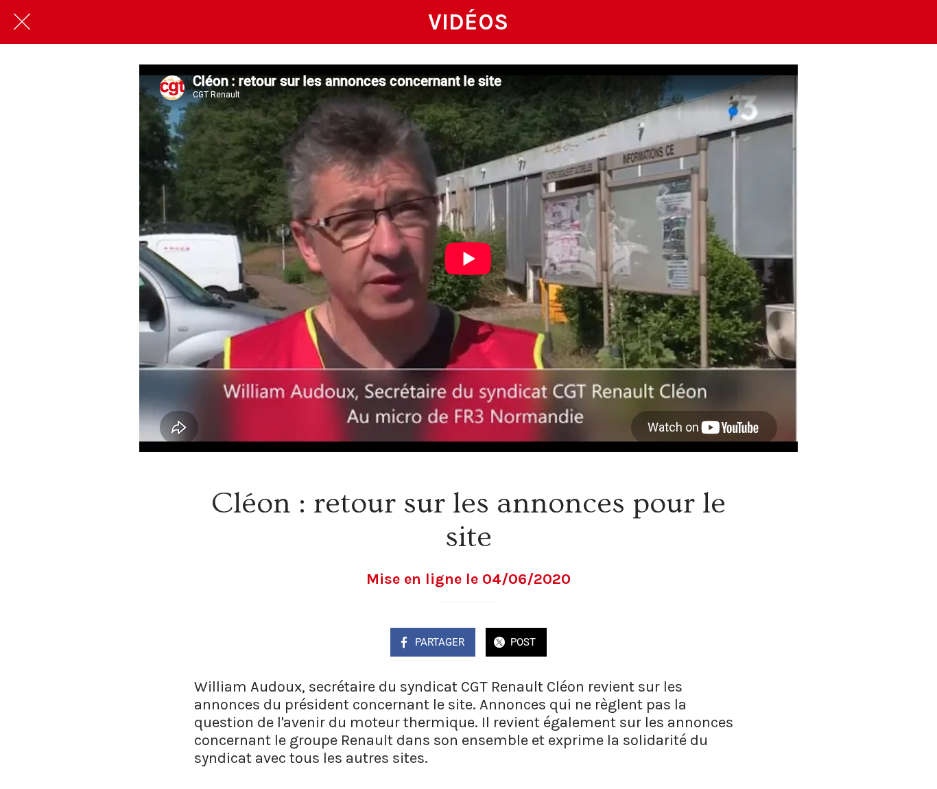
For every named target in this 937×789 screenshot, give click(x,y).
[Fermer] (22, 22)
